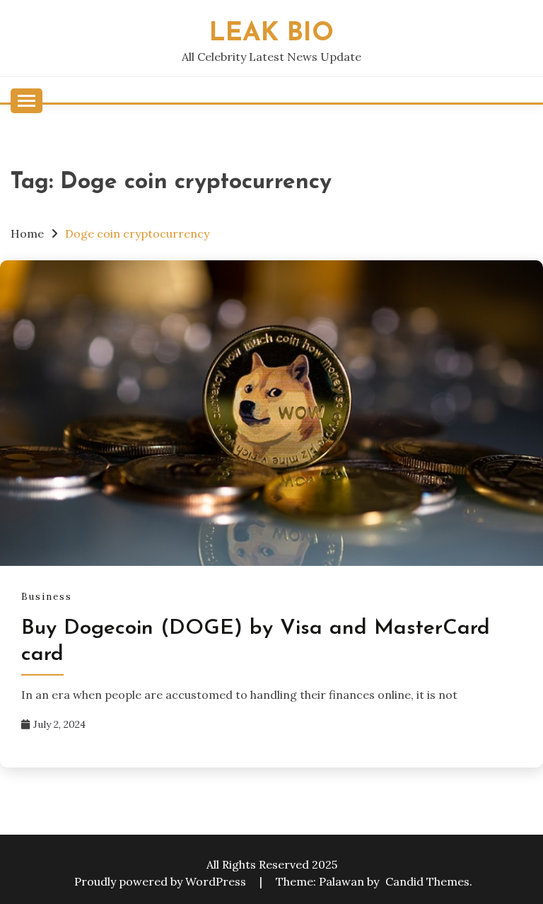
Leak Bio (271, 34)
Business (46, 597)
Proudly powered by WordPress (161, 881)
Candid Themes (427, 881)
